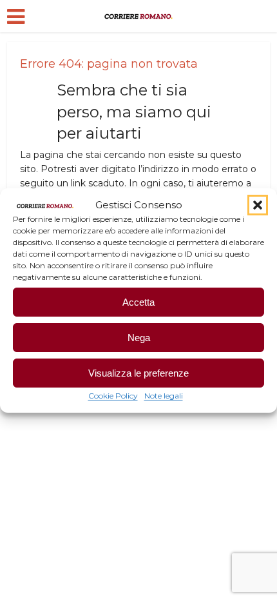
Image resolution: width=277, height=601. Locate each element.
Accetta (138, 302)
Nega (139, 337)
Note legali (163, 395)
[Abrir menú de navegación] (15, 16)
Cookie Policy (113, 395)
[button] (257, 205)
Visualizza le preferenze (138, 373)
